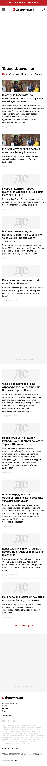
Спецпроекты (7, 715)
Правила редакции (9, 703)
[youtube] (3, 721)
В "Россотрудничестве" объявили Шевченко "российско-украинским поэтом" (23, 498)
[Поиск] (43, 9)
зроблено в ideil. (10, 761)
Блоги (38, 74)
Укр (17, 748)
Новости (26, 74)
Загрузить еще (22, 626)
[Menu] (3, 9)
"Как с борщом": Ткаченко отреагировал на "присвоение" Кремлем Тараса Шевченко (21, 387)
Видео (5, 711)
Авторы (5, 708)
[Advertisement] (23, 38)
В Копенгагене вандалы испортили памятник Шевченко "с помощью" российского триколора (22, 236)
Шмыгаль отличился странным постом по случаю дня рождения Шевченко (23, 552)
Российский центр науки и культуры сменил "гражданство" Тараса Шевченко (22, 441)
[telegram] (14, 721)
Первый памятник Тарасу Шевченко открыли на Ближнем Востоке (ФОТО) (22, 192)
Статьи (14, 74)
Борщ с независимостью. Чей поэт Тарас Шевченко (21, 282)
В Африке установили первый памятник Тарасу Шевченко (21, 151)
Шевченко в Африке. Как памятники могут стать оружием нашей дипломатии (22, 98)
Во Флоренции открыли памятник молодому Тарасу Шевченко (23, 599)
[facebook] (9, 721)
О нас (4, 706)
